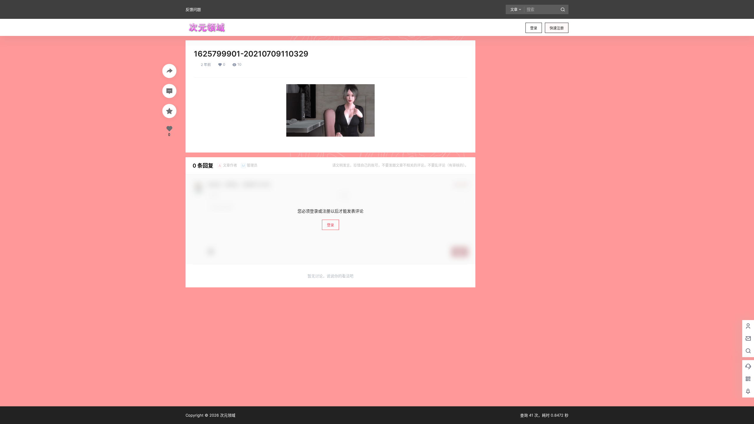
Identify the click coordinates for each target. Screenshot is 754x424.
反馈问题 (193, 9)
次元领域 (227, 415)
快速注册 (557, 28)
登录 (533, 28)
